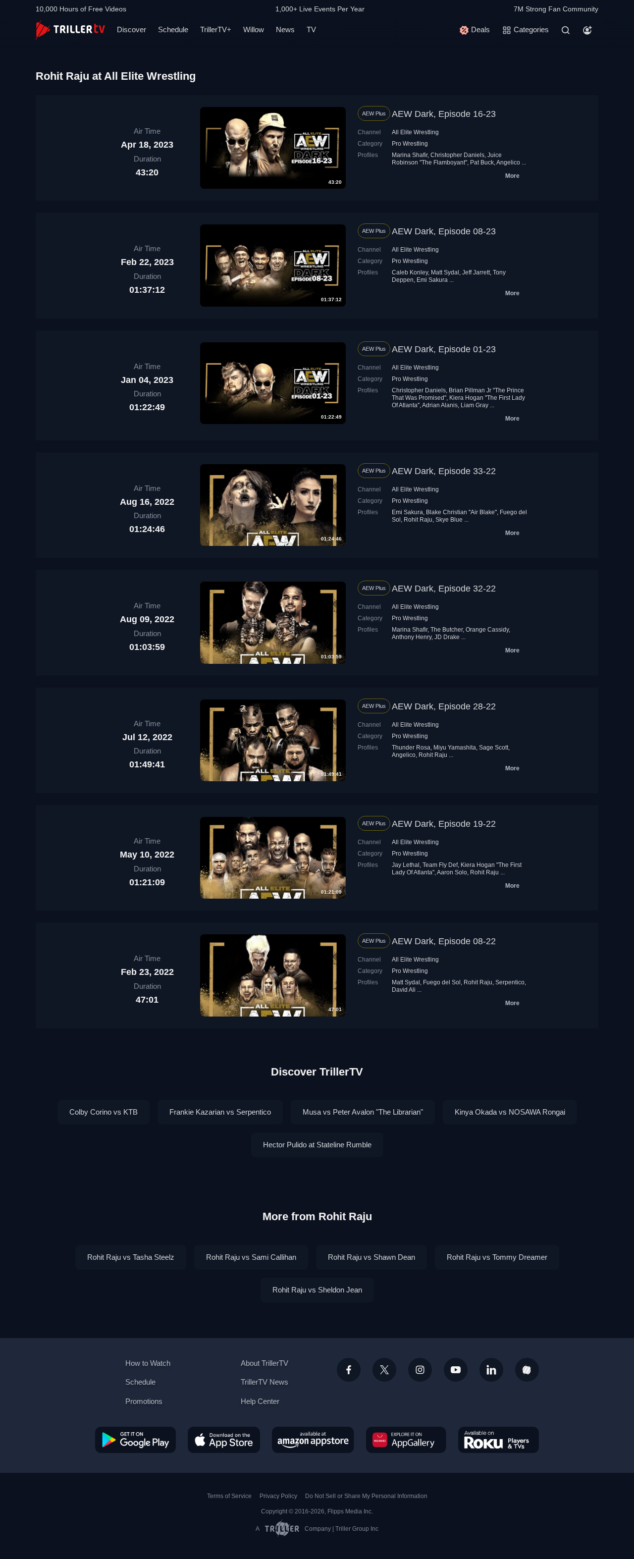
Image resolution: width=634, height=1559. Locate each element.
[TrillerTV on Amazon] (313, 1439)
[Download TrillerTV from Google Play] (135, 1439)
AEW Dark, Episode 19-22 (444, 824)
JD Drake (447, 637)
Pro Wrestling (410, 143)
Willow (253, 29)
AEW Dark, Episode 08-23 (444, 231)
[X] (384, 1370)
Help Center (260, 1401)
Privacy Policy (278, 1496)
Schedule (173, 29)
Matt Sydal (445, 272)
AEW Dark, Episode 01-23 (444, 349)
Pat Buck (482, 162)
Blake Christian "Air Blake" (461, 512)
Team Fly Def (440, 864)
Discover (131, 29)
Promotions (143, 1401)
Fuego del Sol (442, 982)
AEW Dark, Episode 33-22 (444, 471)
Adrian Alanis (440, 405)
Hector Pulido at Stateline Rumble (317, 1144)
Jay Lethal (406, 864)
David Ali (404, 989)
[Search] (566, 30)
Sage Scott (493, 747)
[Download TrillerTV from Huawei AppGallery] (406, 1439)
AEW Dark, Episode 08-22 (444, 941)
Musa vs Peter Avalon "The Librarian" (363, 1112)
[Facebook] (349, 1370)
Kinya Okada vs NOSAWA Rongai (510, 1112)
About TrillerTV (264, 1363)
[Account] (587, 30)
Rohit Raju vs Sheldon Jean (317, 1290)
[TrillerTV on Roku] (498, 1439)
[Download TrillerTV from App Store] (224, 1439)
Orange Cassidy (487, 629)
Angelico (508, 162)
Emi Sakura (432, 279)
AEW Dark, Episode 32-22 (444, 588)
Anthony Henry (411, 637)
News (285, 29)
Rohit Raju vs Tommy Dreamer (497, 1257)
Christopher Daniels (457, 155)
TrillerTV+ (215, 29)
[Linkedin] (491, 1370)
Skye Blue (449, 519)
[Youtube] (456, 1370)
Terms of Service (229, 1496)
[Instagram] (420, 1370)
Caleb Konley (410, 272)
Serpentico (510, 982)
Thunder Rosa (411, 747)
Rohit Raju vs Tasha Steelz (130, 1257)
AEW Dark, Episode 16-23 (444, 114)
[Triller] (527, 1370)
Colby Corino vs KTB (103, 1112)
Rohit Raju (418, 519)
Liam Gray (474, 405)
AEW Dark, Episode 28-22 (444, 706)
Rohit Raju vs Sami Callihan (251, 1257)
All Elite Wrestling (415, 132)
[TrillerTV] (70, 30)
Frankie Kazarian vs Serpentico (220, 1112)
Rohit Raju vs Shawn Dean (371, 1257)
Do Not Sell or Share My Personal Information (366, 1496)
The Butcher (446, 629)
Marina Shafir (409, 155)
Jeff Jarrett (476, 272)
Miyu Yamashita (454, 747)
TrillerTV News (264, 1382)
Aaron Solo (452, 872)
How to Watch (147, 1363)
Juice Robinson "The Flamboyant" (447, 159)
